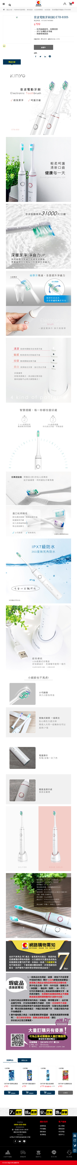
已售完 (65, 1093)
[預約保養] (74, 1145)
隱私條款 (43, 1131)
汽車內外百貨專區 (19, 9)
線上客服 (62, 1126)
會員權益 (43, 1134)
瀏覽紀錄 (24, 1060)
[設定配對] (74, 1135)
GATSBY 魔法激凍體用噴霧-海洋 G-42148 (47, 1084)
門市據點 (43, 1129)
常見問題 (62, 1131)
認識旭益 (43, 1126)
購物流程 (62, 1129)
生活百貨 (47, 9)
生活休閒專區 (38, 9)
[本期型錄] (74, 1150)
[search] (10, 5)
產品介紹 (9, 9)
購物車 (13, 1093)
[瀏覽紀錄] (74, 1140)
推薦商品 (10, 1060)
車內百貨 (30, 9)
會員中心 (62, 1134)
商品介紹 (12, 62)
